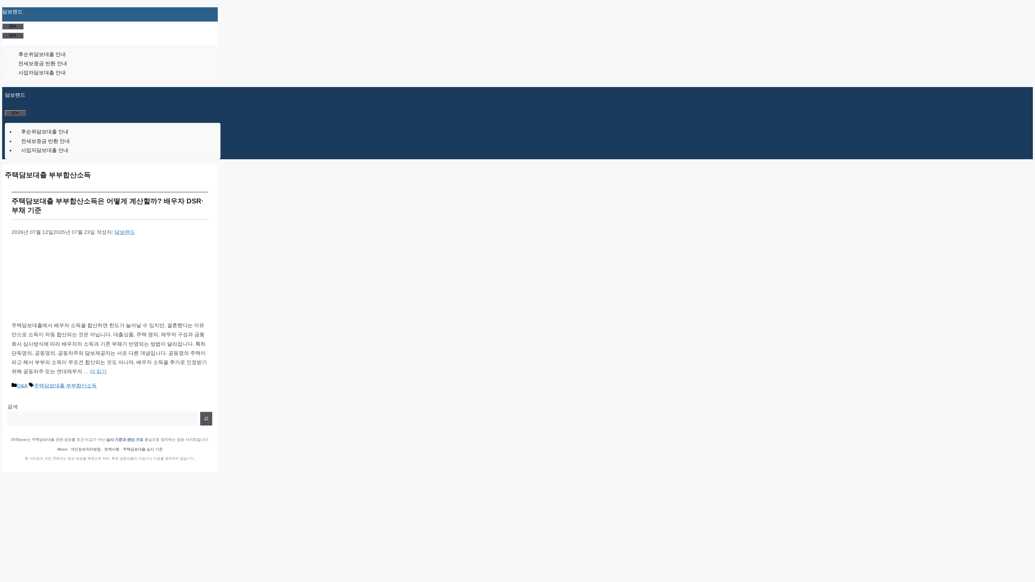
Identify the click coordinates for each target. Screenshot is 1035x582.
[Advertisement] (110, 278)
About (62, 449)
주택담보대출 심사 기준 (143, 449)
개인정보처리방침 (86, 449)
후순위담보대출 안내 (42, 54)
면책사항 (111, 449)
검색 (13, 407)
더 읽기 (98, 371)
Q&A (22, 386)
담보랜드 (12, 12)
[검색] (206, 419)
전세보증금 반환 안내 (42, 63)
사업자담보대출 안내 (42, 72)
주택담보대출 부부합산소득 (65, 386)
